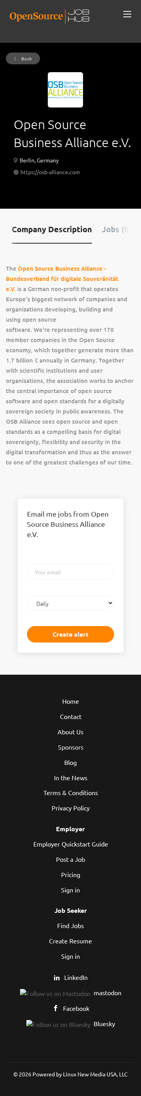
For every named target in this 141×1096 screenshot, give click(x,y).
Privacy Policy (71, 808)
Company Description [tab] (52, 229)
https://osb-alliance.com (50, 171)
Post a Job (70, 859)
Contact (70, 716)
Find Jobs (70, 925)
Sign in (70, 890)
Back (26, 58)
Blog (70, 762)
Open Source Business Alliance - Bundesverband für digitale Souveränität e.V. (62, 278)
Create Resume (70, 941)
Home (70, 701)
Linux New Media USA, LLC (95, 1074)
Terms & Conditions (70, 792)
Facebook (76, 1008)
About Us (70, 732)
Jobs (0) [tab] (116, 229)
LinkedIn (76, 977)
